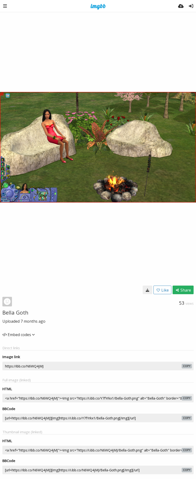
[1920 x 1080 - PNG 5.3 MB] (147, 290)
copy (187, 366)
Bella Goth (15, 312)
